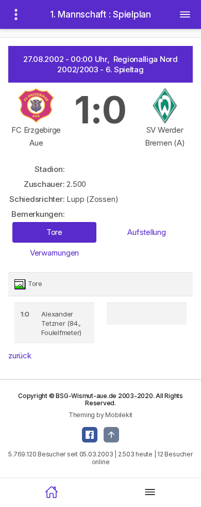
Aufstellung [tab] (146, 232)
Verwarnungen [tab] (54, 253)
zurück (19, 355)
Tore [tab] (54, 232)
